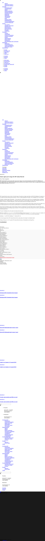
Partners (3, 23)
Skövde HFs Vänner (8, 46)
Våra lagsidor (7, 426)
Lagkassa (6, 439)
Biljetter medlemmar (8, 10)
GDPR (5, 53)
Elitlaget (6, 3)
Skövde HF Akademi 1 (9, 4)
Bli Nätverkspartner (8, 28)
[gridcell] (22, 205)
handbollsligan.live (8, 20)
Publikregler (7, 15)
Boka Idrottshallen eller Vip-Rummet (11, 41)
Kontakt (5, 49)
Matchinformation (5, 427)
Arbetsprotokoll (9, 257)
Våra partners (7, 24)
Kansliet (6, 37)
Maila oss (6, 442)
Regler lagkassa (7, 39)
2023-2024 (4, 168)
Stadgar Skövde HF (8, 423)
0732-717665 (7, 443)
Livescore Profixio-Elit (9, 22)
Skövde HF (4, 169)
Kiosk (6, 18)
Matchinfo (4, 6)
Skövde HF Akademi (6, 170)
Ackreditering (7, 17)
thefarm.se (5, 540)
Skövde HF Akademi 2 (9, 5)
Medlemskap (4, 42)
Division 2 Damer (8, 19)
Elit (3, 2)
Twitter (5, 58)
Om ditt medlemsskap (9, 44)
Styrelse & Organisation (9, 35)
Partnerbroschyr (8, 26)
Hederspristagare (8, 38)
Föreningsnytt (7, 40)
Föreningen (4, 32)
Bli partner (7, 29)
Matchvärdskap (7, 16)
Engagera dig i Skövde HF (9, 64)
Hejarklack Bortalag (8, 13)
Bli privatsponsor (8, 27)
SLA (1, 258)
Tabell (13, 257)
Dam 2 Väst (4, 171)
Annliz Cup (6, 54)
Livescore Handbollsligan (9, 21)
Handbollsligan (5, 47)
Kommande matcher (8, 7)
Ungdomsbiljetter (8, 435)
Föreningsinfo (7, 34)
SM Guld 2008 (7, 61)
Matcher (6, 428)
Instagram (6, 57)
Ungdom (6, 33)
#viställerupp (7, 30)
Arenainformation (8, 8)
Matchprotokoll (3, 257)
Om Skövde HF (7, 50)
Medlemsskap (7, 424)
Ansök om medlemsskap (9, 45)
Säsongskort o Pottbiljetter (9, 431)
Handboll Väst (5, 172)
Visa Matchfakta (3, 222)
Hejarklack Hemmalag (9, 11)
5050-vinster (6, 60)
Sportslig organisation (9, 36)
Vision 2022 (6, 51)
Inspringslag (7, 14)
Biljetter (6, 9)
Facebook (6, 56)
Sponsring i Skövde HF (9, 25)
